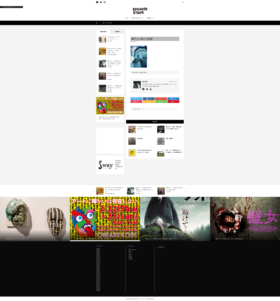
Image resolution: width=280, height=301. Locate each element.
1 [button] (117, 98)
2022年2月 (98, 269)
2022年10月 (98, 260)
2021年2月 (98, 283)
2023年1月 (98, 256)
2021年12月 (98, 271)
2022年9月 (98, 261)
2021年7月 (98, 277)
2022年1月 (98, 270)
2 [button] (118, 98)
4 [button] (121, 98)
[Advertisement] (110, 140)
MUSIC (130, 255)
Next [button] (186, 191)
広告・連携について (161, 247)
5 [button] (122, 98)
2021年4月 (98, 281)
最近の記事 (103, 31)
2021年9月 (98, 275)
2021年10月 (98, 274)
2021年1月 (98, 284)
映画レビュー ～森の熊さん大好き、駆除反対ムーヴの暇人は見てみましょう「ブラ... (114, 63)
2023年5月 (98, 253)
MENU (126, 18)
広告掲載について (150, 18)
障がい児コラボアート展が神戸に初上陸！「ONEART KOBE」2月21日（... (114, 50)
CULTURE (110, 40)
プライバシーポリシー (161, 246)
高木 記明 (138, 109)
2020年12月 (98, 285)
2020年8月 (98, 290)
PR (129, 248)
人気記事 (117, 31)
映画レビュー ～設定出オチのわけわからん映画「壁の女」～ (114, 75)
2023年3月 (98, 254)
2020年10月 (98, 288)
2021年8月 (98, 276)
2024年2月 (98, 248)
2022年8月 (98, 262)
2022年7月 (98, 263)
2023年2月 (98, 255)
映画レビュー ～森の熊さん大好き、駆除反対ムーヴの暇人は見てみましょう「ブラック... (114, 189)
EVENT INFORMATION (112, 54)
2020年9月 (98, 289)
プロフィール (172, 81)
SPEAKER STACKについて (137, 18)
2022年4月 (98, 267)
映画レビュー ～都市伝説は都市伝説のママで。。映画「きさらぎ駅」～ (114, 87)
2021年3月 (98, 282)
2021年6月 (98, 278)
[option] (110, 111)
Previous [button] (93, 191)
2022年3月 (98, 268)
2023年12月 (98, 249)
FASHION (130, 256)
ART (129, 253)
